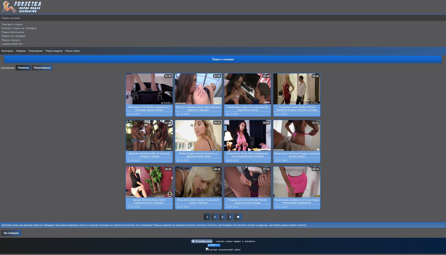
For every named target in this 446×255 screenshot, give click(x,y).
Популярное (36, 50)
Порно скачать (11, 40)
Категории (7, 50)
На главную (11, 232)
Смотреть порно (12, 24)
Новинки (21, 50)
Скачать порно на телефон (19, 28)
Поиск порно (72, 50)
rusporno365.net (12, 43)
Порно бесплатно (13, 32)
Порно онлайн (11, 18)
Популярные (42, 67)
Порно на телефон (14, 36)
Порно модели (54, 50)
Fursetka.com (203, 241)
